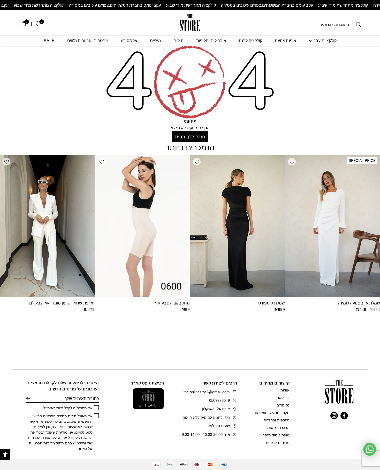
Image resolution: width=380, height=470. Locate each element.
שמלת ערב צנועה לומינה (359, 303)
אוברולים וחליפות (211, 40)
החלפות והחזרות (277, 419)
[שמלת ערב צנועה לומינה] (332, 226)
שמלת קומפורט (271, 303)
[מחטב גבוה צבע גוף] (142, 226)
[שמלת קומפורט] (237, 226)
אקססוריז (129, 40)
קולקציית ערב (325, 40)
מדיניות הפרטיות (42, 442)
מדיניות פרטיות (278, 442)
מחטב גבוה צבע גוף (172, 303)
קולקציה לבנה (250, 40)
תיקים (178, 40)
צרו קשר (283, 397)
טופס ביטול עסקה (276, 434)
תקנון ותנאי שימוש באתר (271, 412)
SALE (49, 40)
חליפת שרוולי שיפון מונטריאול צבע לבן (62, 303)
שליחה (28, 398)
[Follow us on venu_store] (334, 415)
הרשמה (325, 24)
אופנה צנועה (285, 40)
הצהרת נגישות (278, 427)
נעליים (155, 40)
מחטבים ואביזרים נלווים (87, 40)
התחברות (341, 24)
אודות (285, 390)
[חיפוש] (358, 24)
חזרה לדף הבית (190, 136)
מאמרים (283, 405)
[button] (5, 454)
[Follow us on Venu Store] (344, 415)
